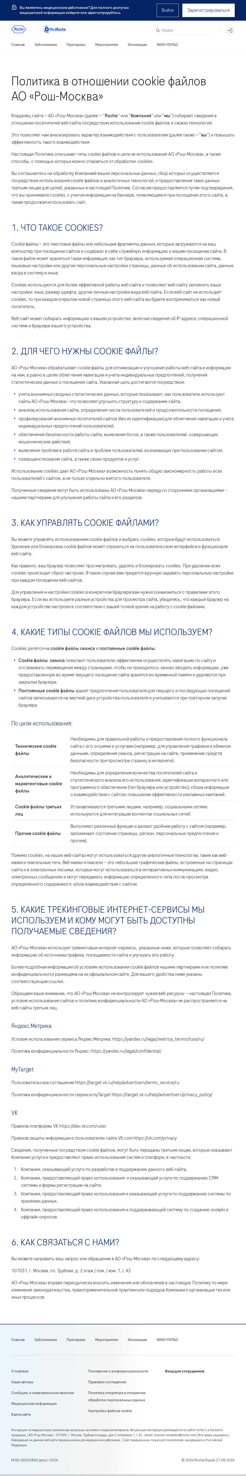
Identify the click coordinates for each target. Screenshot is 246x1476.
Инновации (137, 44)
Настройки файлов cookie (110, 1411)
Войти (168, 10)
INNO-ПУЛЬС (167, 44)
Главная (18, 44)
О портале (20, 1371)
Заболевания (45, 44)
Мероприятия (106, 44)
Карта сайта (21, 1414)
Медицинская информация (34, 1403)
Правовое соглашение (107, 1382)
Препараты (76, 44)
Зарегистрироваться (208, 10)
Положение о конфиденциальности (118, 1371)
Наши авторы (22, 1382)
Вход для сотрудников (184, 1371)
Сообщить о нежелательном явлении (42, 1393)
